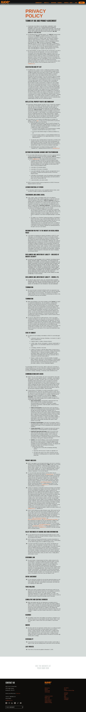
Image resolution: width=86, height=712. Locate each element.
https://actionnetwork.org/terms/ (35, 519)
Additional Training (48, 702)
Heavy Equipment (48, 700)
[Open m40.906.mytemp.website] (48, 683)
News (71, 2)
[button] (14, 707)
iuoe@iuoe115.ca (31, 63)
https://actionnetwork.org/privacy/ (39, 518)
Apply (81, 2)
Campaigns (66, 699)
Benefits (46, 689)
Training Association (49, 696)
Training (59, 2)
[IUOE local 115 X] (15, 703)
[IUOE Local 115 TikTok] (18, 703)
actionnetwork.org (49, 474)
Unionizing (53, 2)
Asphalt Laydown (48, 701)
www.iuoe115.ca (56, 148)
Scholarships (47, 692)
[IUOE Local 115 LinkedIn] (12, 703)
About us (46, 2)
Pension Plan (47, 690)
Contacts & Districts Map (69, 690)
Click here (18, 693)
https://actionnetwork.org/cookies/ (51, 519)
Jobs (76, 2)
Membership (39, 2)
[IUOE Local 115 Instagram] (9, 703)
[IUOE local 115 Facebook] (6, 703)
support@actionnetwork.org (46, 482)
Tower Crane (47, 698)
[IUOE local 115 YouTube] (20, 703)
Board (65, 689)
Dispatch (66, 2)
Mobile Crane (47, 697)
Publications (66, 698)
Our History (66, 687)
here (37, 120)
